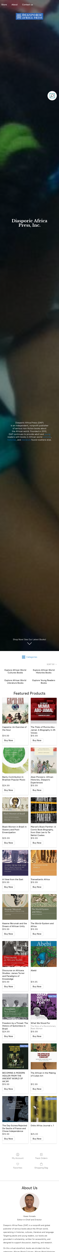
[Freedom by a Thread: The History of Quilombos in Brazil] (15, 1007)
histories (11, 439)
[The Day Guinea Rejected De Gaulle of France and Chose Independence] (15, 1109)
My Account (18, 1158)
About (15, 4)
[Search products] (52, 95)
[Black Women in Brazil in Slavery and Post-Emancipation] (15, 810)
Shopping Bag (41, 1167)
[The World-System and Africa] (44, 907)
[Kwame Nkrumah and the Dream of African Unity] (15, 907)
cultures (47, 437)
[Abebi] (44, 954)
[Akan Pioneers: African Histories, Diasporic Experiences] (44, 760)
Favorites (17, 1167)
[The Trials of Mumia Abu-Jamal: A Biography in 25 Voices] (44, 711)
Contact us (27, 4)
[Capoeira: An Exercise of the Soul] (15, 711)
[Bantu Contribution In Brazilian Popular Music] (15, 760)
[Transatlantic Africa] (44, 863)
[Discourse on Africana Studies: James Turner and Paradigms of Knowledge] (15, 954)
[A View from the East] (15, 863)
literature (26, 439)
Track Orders (41, 1158)
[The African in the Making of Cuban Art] (44, 1056)
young (47, 434)
